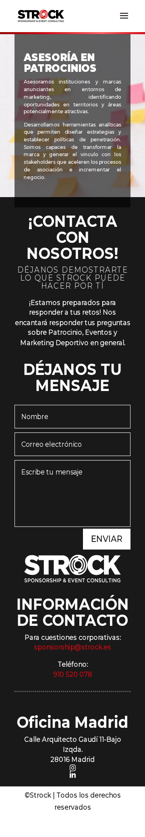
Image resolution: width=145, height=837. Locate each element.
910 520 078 (72, 674)
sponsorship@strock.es (72, 647)
